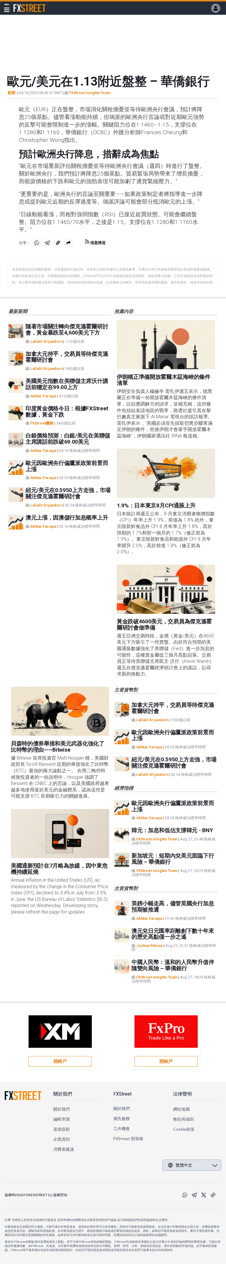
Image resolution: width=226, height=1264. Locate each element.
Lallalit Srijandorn (46, 341)
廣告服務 (121, 1118)
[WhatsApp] (184, 1195)
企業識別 (61, 1139)
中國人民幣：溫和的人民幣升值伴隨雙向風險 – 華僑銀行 (173, 965)
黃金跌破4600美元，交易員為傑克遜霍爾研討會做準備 (164, 624)
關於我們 (62, 1094)
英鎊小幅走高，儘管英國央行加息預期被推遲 (173, 906)
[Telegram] (194, 1195)
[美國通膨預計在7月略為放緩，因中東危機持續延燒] (60, 833)
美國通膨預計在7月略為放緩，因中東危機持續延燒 (59, 868)
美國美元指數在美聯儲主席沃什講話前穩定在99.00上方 (67, 384)
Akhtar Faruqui (43, 396)
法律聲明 (182, 1094)
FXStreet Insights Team (89, 93)
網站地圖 (181, 1108)
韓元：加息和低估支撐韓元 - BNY (172, 830)
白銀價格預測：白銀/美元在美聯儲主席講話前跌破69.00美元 (68, 438)
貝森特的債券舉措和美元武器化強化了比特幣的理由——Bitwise (57, 746)
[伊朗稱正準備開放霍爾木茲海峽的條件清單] (166, 344)
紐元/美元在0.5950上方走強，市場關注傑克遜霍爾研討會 (68, 493)
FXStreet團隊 (42, 423)
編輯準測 (61, 1119)
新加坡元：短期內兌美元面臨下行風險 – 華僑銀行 (173, 858)
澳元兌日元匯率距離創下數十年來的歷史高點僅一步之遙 (173, 933)
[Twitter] (203, 1195)
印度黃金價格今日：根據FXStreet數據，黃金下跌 (67, 411)
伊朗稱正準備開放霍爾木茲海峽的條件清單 (163, 379)
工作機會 (121, 1128)
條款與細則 (183, 1119)
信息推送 (97, 242)
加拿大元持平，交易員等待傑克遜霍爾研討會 (67, 356)
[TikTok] (213, 1195)
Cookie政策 (184, 1129)
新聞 (11, 93)
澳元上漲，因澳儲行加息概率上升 (67, 517)
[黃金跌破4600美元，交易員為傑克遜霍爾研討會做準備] (166, 589)
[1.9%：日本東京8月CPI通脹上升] (166, 473)
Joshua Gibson (149, 945)
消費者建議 (63, 1149)
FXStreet (22, 4)
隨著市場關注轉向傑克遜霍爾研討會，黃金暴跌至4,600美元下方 (67, 329)
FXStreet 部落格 (128, 1138)
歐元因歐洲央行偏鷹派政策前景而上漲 (67, 466)
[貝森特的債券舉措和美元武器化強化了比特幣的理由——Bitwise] (60, 711)
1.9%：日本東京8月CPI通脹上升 (156, 505)
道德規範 (61, 1129)
